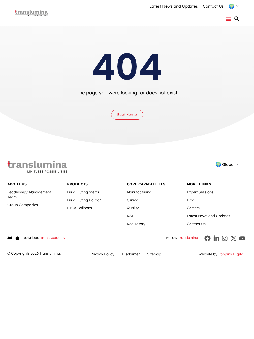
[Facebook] (207, 238)
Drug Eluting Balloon (84, 200)
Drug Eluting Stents (83, 192)
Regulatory (136, 224)
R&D (131, 216)
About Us (17, 184)
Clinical (133, 200)
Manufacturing (139, 192)
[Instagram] (225, 238)
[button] (229, 19)
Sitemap (154, 254)
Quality (133, 208)
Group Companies (22, 205)
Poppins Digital (231, 254)
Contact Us (213, 6)
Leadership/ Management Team (29, 194)
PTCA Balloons (79, 208)
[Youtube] (242, 238)
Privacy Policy (102, 254)
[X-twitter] (233, 238)
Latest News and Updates (173, 6)
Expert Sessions (200, 192)
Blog (190, 200)
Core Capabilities (146, 184)
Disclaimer (131, 254)
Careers (193, 208)
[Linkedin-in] (216, 238)
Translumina (188, 238)
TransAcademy (52, 238)
